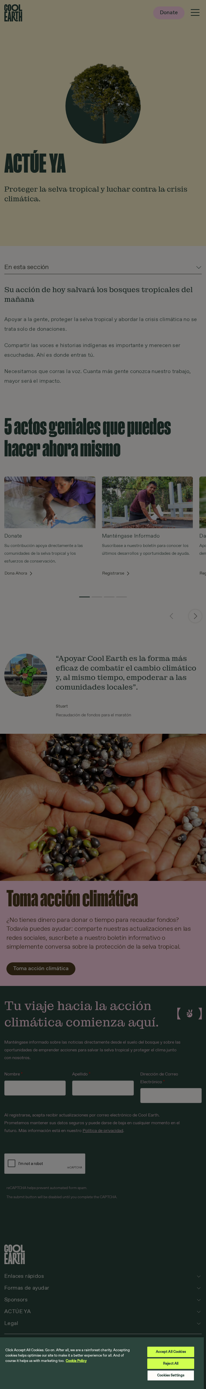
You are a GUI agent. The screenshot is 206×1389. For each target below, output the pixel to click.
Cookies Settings (170, 1375)
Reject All (170, 1363)
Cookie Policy (76, 1361)
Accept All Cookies (171, 1352)
